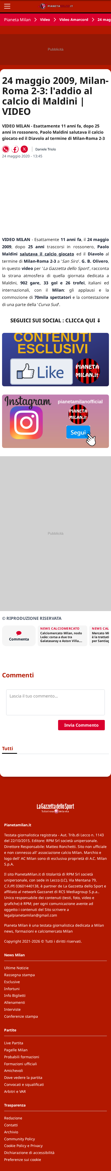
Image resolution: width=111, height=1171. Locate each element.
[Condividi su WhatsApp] (5, 149)
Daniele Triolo (45, 149)
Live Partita (13, 1042)
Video (45, 19)
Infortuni (12, 988)
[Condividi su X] (24, 149)
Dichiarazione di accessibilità (29, 1152)
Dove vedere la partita (23, 1077)
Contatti (11, 1124)
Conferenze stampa (21, 1016)
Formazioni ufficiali (20, 1063)
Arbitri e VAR (15, 1091)
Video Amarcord (73, 19)
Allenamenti (14, 1002)
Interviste (12, 1009)
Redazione (13, 1118)
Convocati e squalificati (24, 1084)
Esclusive (12, 981)
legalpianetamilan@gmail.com (30, 915)
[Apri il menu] (7, 6)
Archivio (11, 1131)
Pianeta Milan (17, 19)
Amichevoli (13, 1070)
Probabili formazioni (21, 1056)
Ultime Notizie (16, 967)
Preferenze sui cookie (22, 1159)
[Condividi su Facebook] (15, 149)
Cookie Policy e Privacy (23, 1145)
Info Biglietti (15, 995)
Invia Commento (81, 725)
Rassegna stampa (19, 974)
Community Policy (19, 1138)
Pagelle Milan (16, 1049)
